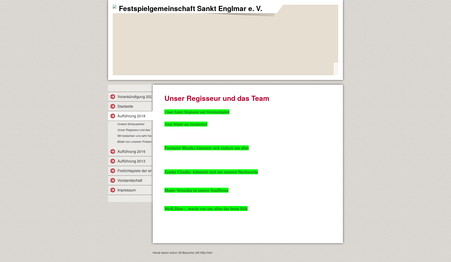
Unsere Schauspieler (130, 124)
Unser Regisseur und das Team (134, 130)
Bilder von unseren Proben (134, 141)
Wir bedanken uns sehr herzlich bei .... (134, 136)
